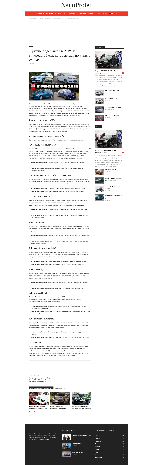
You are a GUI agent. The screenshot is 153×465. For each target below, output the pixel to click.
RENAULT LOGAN (110, 170)
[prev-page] (30, 415)
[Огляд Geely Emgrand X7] (99, 93)
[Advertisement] (76, 32)
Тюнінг (98, 13)
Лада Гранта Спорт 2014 (105, 71)
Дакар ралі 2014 (77, 443)
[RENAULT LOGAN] (99, 172)
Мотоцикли (81, 13)
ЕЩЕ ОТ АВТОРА (60, 388)
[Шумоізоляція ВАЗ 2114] (99, 118)
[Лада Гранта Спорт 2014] (109, 60)
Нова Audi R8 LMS (77, 452)
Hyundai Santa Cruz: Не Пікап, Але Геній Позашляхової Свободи (114, 197)
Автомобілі (40, 13)
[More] (47, 67)
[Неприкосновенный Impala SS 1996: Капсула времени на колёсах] (81, 398)
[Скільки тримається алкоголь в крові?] (66, 437)
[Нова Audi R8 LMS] (66, 454)
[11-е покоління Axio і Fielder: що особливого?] (99, 109)
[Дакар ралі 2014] (66, 446)
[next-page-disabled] (33, 415)
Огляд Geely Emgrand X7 (112, 90)
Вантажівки (62, 13)
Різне (105, 13)
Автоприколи (51, 13)
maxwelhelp (98, 73)
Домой (31, 18)
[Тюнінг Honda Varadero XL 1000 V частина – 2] (99, 189)
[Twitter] (35, 67)
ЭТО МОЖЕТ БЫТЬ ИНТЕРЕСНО (41, 388)
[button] (122, 14)
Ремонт (90, 13)
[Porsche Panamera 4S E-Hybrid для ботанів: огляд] (99, 180)
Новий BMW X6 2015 (111, 99)
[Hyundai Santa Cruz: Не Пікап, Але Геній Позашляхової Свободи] (99, 197)
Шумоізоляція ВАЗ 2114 (112, 115)
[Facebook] (31, 67)
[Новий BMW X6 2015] (99, 101)
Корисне (72, 13)
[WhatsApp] (43, 67)
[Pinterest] (39, 67)
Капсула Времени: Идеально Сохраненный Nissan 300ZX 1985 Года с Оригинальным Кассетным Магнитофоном (42, 380)
